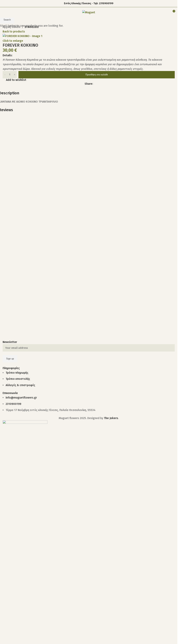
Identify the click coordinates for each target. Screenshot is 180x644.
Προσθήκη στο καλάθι (96, 74)
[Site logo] (88, 12)
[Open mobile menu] (4, 12)
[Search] (166, 12)
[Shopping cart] (159, 12)
